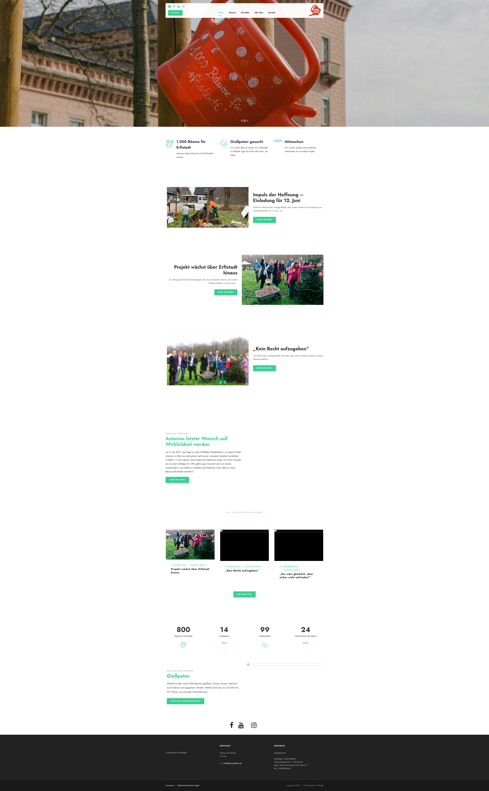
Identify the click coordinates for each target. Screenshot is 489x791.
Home (221, 12)
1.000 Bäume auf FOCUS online (242, 544)
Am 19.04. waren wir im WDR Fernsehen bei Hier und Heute (299, 573)
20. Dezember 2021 (180, 566)
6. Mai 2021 (231, 535)
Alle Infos (258, 12)
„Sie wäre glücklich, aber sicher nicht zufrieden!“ (188, 575)
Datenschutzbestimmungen (189, 785)
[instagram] (183, 7)
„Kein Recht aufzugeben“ (281, 348)
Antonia (232, 12)
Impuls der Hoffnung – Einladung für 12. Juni (278, 197)
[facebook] (174, 7)
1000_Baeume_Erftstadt (241, 539)
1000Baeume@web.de (232, 763)
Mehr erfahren (264, 219)
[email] (169, 7)
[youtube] (178, 7)
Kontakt (271, 12)
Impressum (170, 785)
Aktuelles (245, 12)
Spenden (175, 13)
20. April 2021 (287, 563)
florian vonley (183, 570)
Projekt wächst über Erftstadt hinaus (205, 270)
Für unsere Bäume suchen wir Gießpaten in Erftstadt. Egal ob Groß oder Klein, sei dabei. (249, 151)
